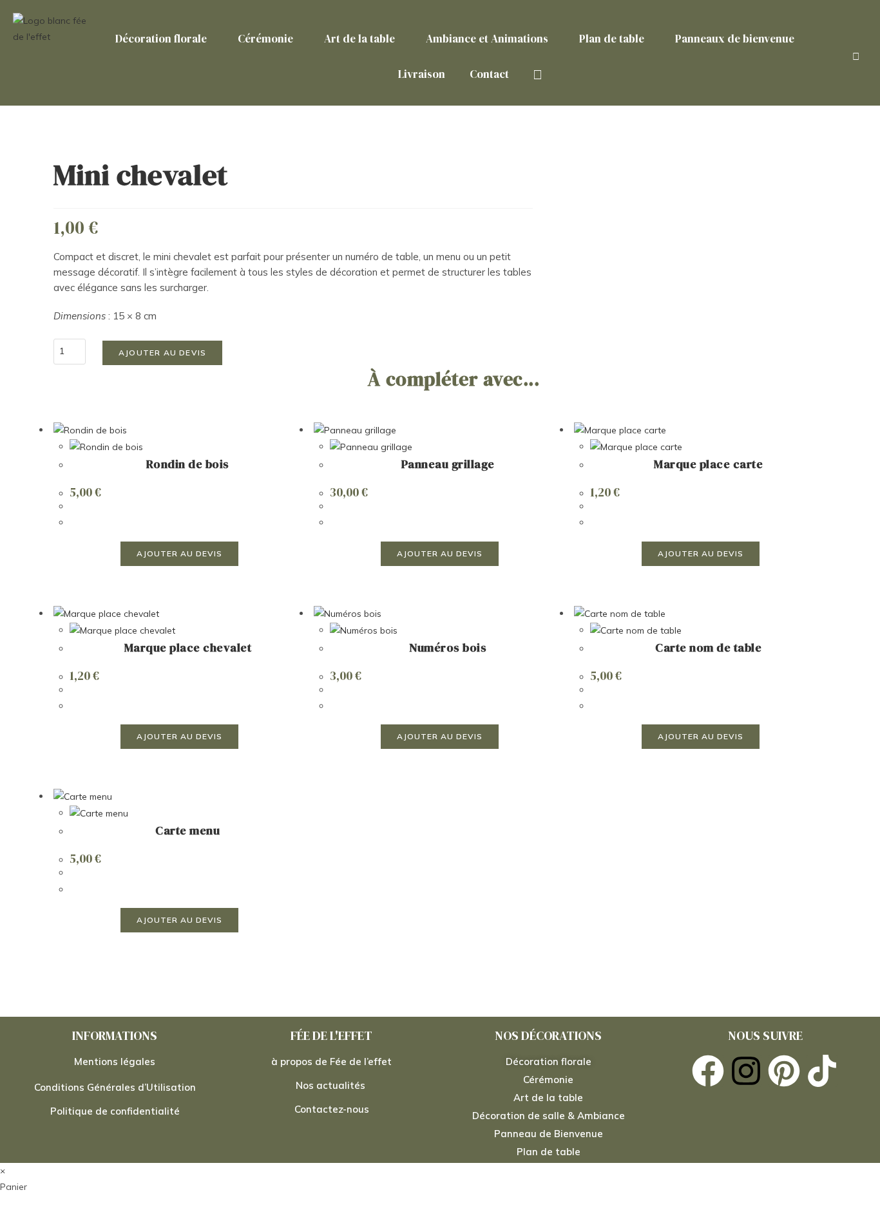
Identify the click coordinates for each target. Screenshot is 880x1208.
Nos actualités (332, 1085)
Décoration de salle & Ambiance (548, 1115)
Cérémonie (265, 38)
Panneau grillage (448, 464)
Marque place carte (708, 464)
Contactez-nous (331, 1109)
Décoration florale (161, 38)
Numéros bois (447, 647)
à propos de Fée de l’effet (331, 1061)
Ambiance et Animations (487, 38)
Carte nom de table (708, 647)
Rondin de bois (187, 464)
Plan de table (611, 38)
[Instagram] (746, 1071)
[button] (164, 39)
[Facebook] (708, 1071)
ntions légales (121, 1061)
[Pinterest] (784, 1071)
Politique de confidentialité (115, 1111)
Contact (489, 74)
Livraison (421, 74)
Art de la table (359, 38)
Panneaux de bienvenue (734, 38)
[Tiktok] (822, 1071)
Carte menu (187, 830)
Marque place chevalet (188, 647)
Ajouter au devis (162, 352)
